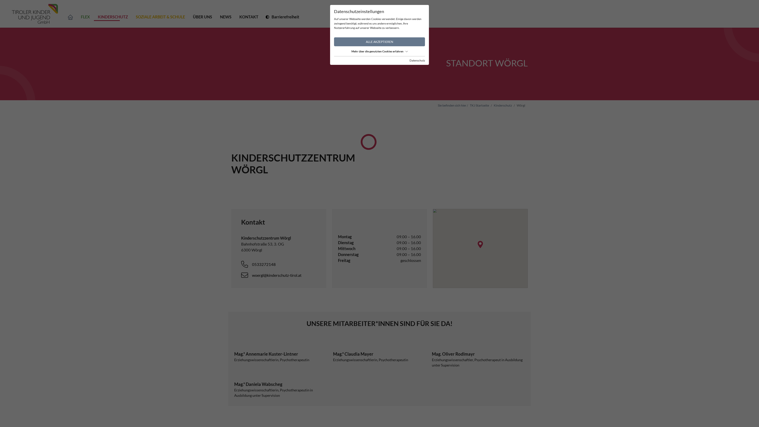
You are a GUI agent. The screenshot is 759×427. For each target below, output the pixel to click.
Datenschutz (417, 60)
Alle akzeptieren (379, 41)
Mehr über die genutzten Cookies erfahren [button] (377, 51)
